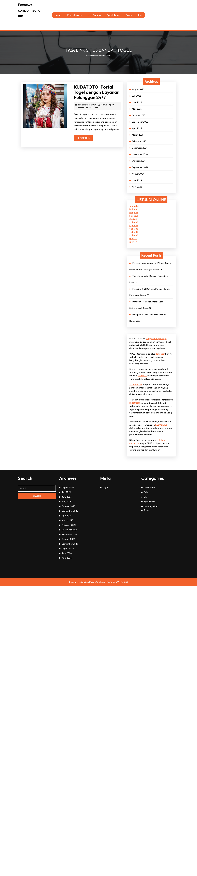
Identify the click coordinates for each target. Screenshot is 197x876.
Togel (146, 510)
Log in (105, 487)
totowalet (134, 206)
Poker (129, 15)
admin (104, 105)
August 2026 (138, 89)
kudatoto (133, 209)
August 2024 (138, 173)
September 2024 (140, 167)
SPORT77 (142, 375)
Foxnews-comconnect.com (29, 10)
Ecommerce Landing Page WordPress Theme (90, 581)
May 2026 (137, 108)
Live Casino (94, 15)
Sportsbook (113, 15)
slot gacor (160, 353)
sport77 (133, 238)
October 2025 (138, 115)
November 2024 (140, 154)
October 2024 (139, 160)
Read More (85, 138)
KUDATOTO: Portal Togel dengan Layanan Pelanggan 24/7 (96, 92)
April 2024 (137, 186)
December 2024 (140, 147)
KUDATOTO (135, 403)
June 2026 (137, 102)
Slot (140, 15)
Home (58, 15)
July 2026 (136, 95)
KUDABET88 (161, 424)
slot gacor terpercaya (156, 338)
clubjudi (133, 219)
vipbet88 (133, 222)
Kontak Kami (74, 15)
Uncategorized (151, 506)
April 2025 (137, 128)
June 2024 (137, 180)
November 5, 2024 (87, 105)
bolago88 (133, 212)
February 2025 (139, 141)
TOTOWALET (135, 384)
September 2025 (140, 121)
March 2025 (137, 134)
